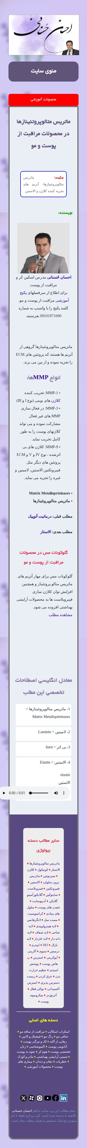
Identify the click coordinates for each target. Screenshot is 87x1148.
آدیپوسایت (39, 901)
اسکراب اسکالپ (59, 1031)
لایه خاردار (41, 938)
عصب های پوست (48, 907)
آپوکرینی (52, 957)
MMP (40, 377)
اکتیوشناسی (37, 1046)
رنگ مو (48, 1036)
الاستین (35, 882)
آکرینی (32, 951)
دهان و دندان (44, 1061)
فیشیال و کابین (31, 1036)
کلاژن (55, 400)
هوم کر (42, 1051)
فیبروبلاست (35, 888)
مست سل (51, 920)
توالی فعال (37, 989)
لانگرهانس (34, 920)
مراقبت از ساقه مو (32, 1031)
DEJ (45, 945)
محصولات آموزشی (43, 100)
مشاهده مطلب (60, 615)
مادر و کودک (25, 1056)
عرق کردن (45, 976)
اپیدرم (36, 945)
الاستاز (45, 532)
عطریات (61, 1061)
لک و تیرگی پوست (35, 1041)
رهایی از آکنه (58, 1041)
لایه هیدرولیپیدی (46, 926)
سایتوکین (52, 895)
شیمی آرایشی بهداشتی (51, 1056)
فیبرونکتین (52, 888)
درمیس (54, 951)
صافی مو (62, 1036)
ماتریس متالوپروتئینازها (44, 863)
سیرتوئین (49, 876)
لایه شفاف (41, 932)
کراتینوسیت (35, 913)
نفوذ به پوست (26, 1051)
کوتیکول (42, 869)
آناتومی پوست (57, 1046)
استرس (38, 957)
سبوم (43, 951)
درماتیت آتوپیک (39, 516)
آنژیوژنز (51, 995)
